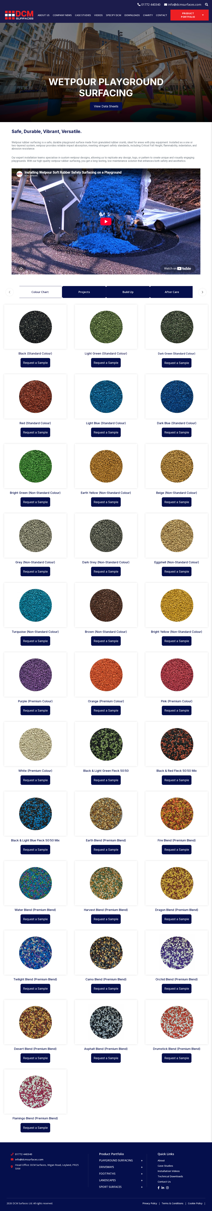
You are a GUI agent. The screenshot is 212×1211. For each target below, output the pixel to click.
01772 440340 (23, 1154)
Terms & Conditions (172, 1203)
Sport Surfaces (110, 1187)
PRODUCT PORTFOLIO (188, 15)
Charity (148, 15)
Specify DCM (113, 15)
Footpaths (107, 1173)
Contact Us (164, 1181)
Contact (161, 15)
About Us (44, 15)
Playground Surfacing (116, 1160)
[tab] (40, 292)
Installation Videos (169, 1171)
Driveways (106, 1167)
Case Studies (83, 15)
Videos (98, 15)
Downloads (132, 15)
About (161, 1160)
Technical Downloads (170, 1176)
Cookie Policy (195, 1203)
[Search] (206, 4)
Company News (62, 15)
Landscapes (107, 1180)
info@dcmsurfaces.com (29, 1159)
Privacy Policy (149, 1203)
